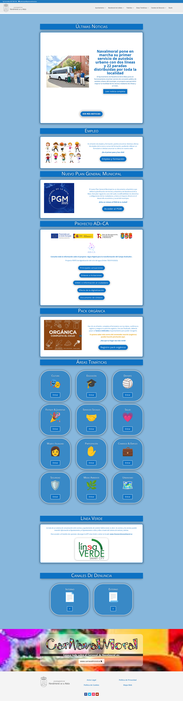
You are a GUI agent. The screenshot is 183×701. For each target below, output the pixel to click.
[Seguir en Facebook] (85, 694)
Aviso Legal (91, 680)
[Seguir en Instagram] (93, 694)
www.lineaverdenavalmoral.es (121, 534)
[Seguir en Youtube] (97, 694)
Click (91, 549)
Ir (69, 608)
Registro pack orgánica (113, 347)
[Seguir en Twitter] (89, 694)
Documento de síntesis (91, 297)
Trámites (129, 8)
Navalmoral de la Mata (115, 8)
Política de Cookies (91, 685)
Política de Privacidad (127, 680)
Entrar (55, 395)
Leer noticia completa (115, 91)
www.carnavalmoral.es (90, 661)
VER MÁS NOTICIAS (91, 114)
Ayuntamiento (99, 8)
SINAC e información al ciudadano (91, 282)
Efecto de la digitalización (91, 290)
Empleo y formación (113, 158)
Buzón (171, 8)
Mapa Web (127, 685)
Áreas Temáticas (141, 8)
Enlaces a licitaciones (91, 275)
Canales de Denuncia (157, 8)
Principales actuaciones (91, 268)
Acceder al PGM (113, 208)
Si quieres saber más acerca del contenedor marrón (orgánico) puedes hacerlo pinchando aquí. (113, 335)
